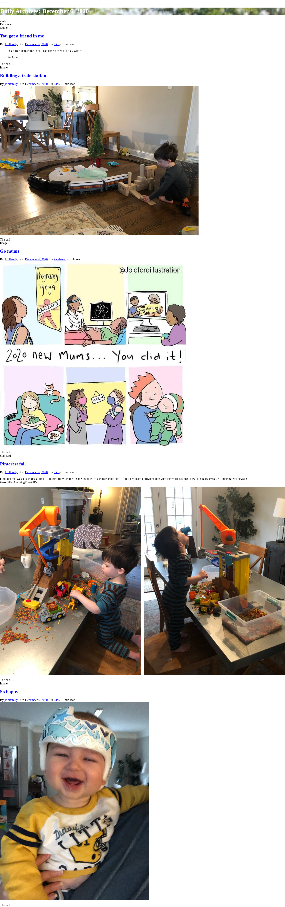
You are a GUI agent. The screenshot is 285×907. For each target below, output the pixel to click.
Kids (57, 44)
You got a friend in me (22, 35)
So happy (9, 691)
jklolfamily (11, 44)
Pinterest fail (13, 463)
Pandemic (60, 259)
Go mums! (10, 251)
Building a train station (23, 75)
